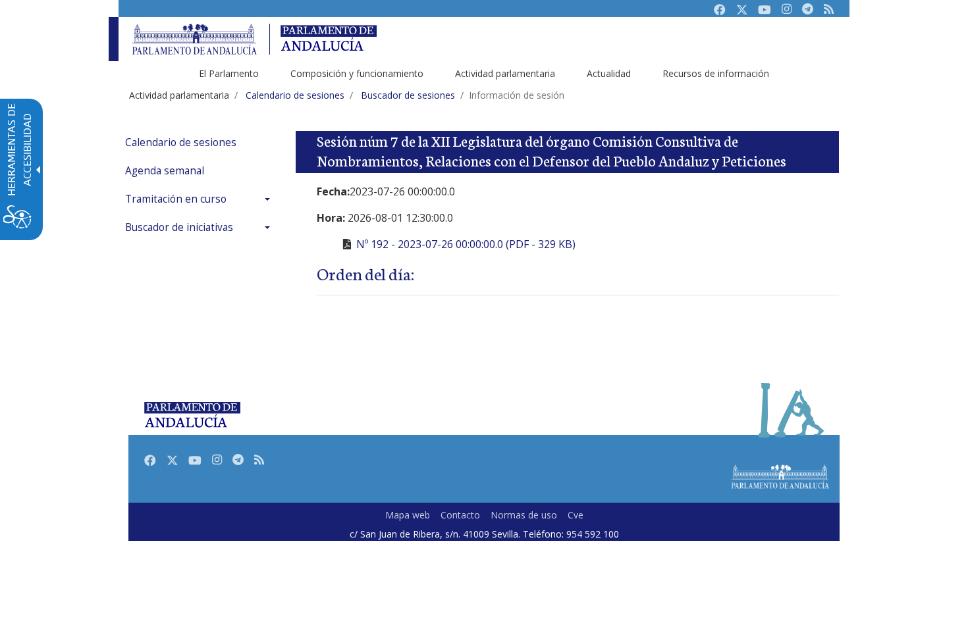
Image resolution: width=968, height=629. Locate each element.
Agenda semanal (164, 171)
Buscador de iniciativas (179, 227)
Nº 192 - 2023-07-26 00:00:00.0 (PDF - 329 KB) (466, 244)
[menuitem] (201, 142)
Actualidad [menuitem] (609, 73)
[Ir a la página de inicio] (194, 39)
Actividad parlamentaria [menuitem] (505, 73)
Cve (575, 515)
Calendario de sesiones (180, 142)
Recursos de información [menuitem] (715, 73)
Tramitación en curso (176, 199)
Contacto (460, 515)
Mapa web (407, 515)
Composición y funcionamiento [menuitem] (356, 73)
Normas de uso (524, 515)
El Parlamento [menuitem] (229, 73)
